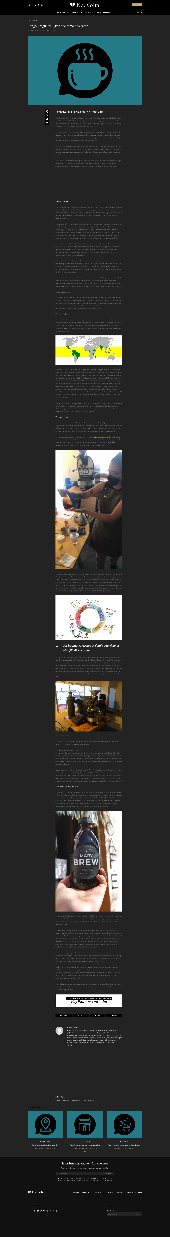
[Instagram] (32, 5)
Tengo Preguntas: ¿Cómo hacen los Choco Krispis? (124, 1145)
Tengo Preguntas (33, 20)
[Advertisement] (88, 184)
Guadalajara (76, 1100)
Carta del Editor (63, 12)
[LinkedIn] (53, 1211)
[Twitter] (42, 5)
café (58, 1100)
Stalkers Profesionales (81, 1192)
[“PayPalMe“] (88, 1000)
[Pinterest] (38, 5)
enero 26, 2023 (52, 1148)
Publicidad (109, 1192)
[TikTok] (35, 5)
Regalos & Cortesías (134, 1192)
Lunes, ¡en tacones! (104, 12)
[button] (141, 12)
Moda (74, 12)
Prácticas (97, 1192)
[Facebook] (29, 5)
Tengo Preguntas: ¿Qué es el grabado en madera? (85, 1145)
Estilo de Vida (86, 12)
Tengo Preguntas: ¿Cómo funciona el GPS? (45, 1145)
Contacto (120, 1192)
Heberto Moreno (33, 30)
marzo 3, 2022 (44, 30)
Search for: (110, 1210)
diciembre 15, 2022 (91, 1148)
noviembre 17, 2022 (130, 1148)
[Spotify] (50, 1211)
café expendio (102, 437)
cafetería (66, 1100)
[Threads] (56, 1211)
